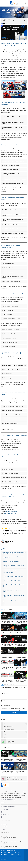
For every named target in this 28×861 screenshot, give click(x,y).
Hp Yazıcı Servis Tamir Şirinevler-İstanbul (20, 681)
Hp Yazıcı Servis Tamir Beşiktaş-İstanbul (20, 633)
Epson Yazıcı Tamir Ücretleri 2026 (10, 846)
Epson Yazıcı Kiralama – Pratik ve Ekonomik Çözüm (13, 585)
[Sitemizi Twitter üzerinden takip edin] (3, 799)
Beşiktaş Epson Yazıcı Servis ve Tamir (20, 645)
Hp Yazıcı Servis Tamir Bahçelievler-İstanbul (7, 633)
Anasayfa (8, 14)
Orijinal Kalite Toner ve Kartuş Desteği (12, 580)
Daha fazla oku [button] (5, 537)
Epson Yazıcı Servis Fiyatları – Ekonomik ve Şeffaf (13, 596)
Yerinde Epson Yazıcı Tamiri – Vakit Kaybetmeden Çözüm (11, 571)
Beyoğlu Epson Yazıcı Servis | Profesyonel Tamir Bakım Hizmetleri (7, 669)
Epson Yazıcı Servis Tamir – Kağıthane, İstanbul (21, 669)
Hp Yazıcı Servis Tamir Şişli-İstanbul (7, 622)
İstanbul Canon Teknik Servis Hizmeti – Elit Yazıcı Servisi (7, 773)
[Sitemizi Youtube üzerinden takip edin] (10, 799)
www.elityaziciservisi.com (10, 513)
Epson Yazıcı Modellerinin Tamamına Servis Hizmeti (13, 566)
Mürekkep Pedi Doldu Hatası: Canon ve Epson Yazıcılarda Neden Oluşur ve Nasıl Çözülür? (15, 837)
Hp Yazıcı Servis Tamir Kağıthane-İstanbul (20, 656)
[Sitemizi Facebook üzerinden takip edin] (1, 799)
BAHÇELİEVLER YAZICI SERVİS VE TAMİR (7, 760)
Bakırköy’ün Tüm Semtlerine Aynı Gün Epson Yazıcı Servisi (13, 556)
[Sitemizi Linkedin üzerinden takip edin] (8, 799)
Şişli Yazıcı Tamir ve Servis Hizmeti (21, 772)
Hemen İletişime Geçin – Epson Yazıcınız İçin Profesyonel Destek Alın (13, 601)
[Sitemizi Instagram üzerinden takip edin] (5, 799)
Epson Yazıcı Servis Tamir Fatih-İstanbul (7, 656)
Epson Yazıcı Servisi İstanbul (21, 760)
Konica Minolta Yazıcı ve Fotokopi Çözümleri (21, 622)
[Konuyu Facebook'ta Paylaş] (2, 23)
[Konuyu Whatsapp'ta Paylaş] (6, 23)
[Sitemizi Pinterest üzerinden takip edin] (12, 799)
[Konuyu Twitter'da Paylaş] (4, 23)
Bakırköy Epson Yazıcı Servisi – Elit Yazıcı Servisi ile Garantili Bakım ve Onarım (13, 553)
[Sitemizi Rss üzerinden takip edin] (14, 799)
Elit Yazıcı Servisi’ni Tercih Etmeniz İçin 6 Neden (12, 590)
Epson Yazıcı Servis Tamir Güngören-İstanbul (7, 681)
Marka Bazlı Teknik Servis (17, 14)
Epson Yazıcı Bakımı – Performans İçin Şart (13, 576)
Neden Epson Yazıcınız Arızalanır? (11, 561)
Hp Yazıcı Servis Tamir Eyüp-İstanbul (7, 645)
